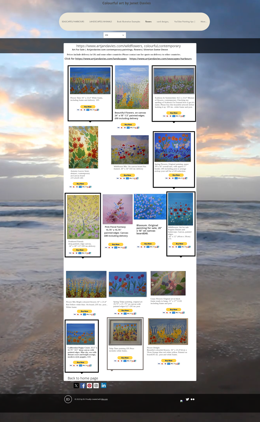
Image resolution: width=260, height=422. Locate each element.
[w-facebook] (182, 402)
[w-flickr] (192, 399)
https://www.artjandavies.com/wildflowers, (109, 46)
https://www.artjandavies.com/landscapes (101, 58)
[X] (76, 385)
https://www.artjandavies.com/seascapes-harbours (160, 58)
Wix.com (104, 399)
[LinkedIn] (103, 385)
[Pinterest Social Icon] (89, 385)
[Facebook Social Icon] (82, 385)
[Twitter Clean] (187, 399)
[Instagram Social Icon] (96, 385)
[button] (88, 108)
